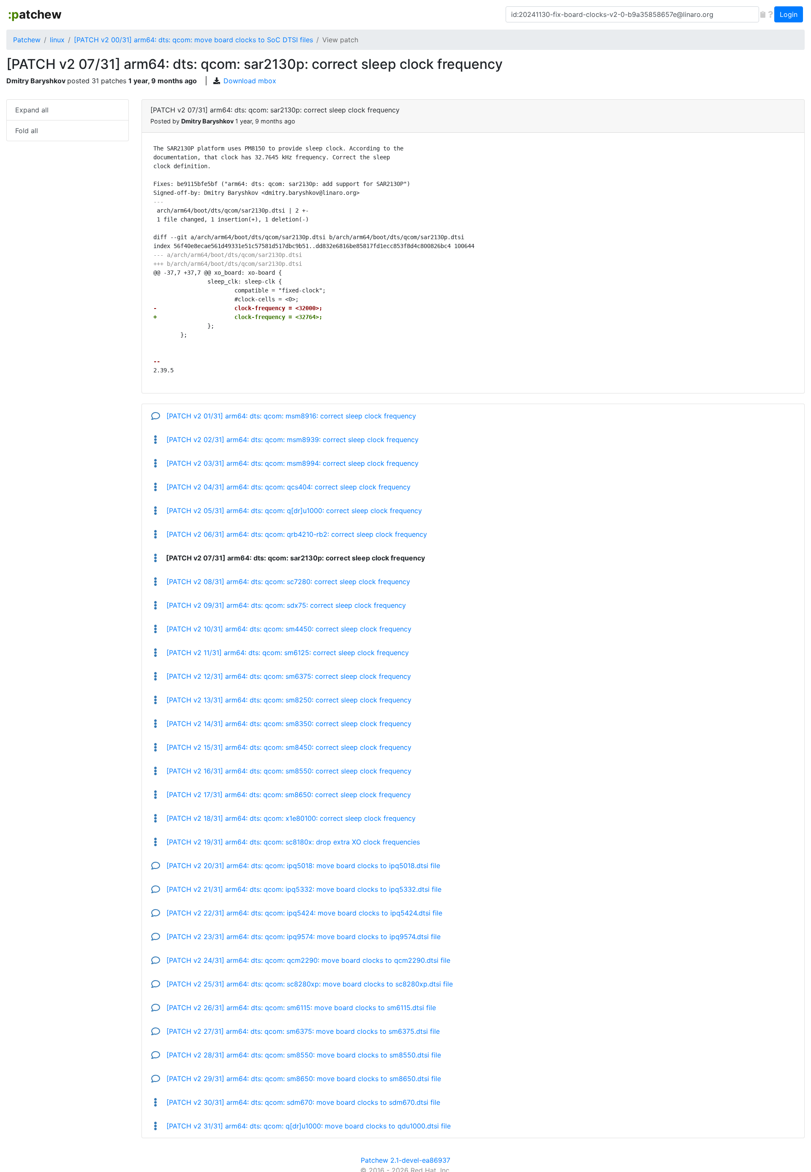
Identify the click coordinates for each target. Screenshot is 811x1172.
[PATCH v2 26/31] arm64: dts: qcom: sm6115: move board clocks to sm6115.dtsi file (300, 1007)
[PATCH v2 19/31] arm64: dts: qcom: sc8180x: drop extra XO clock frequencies (292, 842)
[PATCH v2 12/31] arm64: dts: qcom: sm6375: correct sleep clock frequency (287, 676)
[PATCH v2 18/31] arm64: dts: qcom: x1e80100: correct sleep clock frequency (290, 818)
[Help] (770, 14)
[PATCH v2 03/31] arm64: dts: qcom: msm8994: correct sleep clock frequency (291, 463)
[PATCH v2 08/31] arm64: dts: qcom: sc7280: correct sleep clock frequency (287, 581)
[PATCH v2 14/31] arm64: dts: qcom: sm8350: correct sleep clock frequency (287, 723)
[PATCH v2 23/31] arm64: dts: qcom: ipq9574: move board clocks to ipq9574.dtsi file (302, 936)
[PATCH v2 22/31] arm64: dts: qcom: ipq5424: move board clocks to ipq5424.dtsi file (303, 913)
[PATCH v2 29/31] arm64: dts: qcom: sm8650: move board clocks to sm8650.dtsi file (302, 1078)
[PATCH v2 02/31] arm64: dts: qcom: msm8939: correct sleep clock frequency (291, 439)
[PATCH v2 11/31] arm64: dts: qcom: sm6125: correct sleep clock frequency (286, 652)
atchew (35, 14)
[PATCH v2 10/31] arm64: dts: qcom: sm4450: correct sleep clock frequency (287, 629)
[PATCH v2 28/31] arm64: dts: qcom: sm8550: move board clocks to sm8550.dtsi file (302, 1055)
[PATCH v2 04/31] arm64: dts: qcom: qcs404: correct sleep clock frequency (287, 487)
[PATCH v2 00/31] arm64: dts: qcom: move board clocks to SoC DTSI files (193, 40)
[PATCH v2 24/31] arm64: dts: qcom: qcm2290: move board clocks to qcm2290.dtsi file (307, 960)
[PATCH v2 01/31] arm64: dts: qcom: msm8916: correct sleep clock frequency (290, 416)
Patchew (27, 40)
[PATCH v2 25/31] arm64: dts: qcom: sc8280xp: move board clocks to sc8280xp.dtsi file (308, 984)
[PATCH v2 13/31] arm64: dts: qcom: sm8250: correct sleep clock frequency (287, 700)
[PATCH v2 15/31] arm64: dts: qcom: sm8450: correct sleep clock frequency (287, 747)
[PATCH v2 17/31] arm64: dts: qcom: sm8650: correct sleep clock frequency (287, 794)
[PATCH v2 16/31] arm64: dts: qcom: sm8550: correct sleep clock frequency (287, 771)
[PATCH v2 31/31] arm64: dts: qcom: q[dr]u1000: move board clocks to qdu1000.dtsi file (307, 1126)
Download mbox (249, 80)
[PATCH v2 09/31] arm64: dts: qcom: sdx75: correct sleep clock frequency (285, 605)
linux (57, 40)
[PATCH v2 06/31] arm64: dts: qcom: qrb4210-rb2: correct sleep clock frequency (295, 534)
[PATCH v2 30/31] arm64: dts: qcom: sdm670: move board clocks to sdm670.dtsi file (302, 1102)
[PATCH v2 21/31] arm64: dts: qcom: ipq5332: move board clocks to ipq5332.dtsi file (302, 889)
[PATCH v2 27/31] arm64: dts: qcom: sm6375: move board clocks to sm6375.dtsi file (302, 1031)
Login (788, 14)
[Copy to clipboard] (763, 14)
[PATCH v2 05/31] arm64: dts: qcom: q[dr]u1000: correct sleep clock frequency (293, 510)
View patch (340, 40)
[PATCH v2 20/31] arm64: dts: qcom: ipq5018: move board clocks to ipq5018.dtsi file (302, 865)
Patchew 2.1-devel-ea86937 (405, 1160)
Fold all (26, 130)
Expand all (32, 110)
